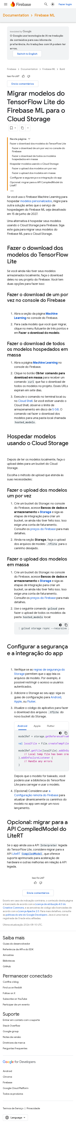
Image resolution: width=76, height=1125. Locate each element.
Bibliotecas (9, 960)
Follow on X (9, 993)
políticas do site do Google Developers (26, 914)
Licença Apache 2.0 (28, 911)
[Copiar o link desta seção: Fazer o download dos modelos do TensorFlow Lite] (20, 262)
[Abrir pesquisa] (46, 4)
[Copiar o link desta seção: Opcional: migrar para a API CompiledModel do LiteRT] (26, 836)
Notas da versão (12, 1037)
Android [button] (22, 726)
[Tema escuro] (60, 625)
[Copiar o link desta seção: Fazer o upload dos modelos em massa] (32, 565)
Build (62, 69)
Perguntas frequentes (15, 1048)
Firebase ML (44, 15)
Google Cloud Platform (15, 1088)
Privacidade (33, 1108)
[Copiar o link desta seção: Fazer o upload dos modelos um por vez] (34, 496)
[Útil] (23, 76)
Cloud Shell (25, 401)
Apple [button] (37, 726)
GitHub (7, 966)
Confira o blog (11, 981)
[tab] (22, 726)
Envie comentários (22, 83)
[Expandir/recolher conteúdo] (29, 139)
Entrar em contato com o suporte (21, 1020)
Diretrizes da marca (14, 1042)
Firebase (11, 69)
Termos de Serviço (13, 1108)
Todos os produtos (13, 1093)
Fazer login (65, 4)
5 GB (55, 409)
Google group (11, 1031)
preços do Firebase (43, 529)
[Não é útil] (28, 76)
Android (56, 697)
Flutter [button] (51, 726)
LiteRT (27, 854)
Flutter (31, 701)
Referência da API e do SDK (18, 949)
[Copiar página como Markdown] (22, 128)
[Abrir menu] (5, 4)
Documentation (16, 15)
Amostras (8, 955)
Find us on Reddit (12, 987)
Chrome (7, 1076)
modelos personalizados (36, 201)
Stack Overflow (11, 1025)
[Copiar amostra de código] (66, 625)
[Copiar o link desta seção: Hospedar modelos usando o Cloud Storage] (10, 450)
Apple (18, 701)
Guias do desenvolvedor (16, 943)
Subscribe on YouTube (15, 998)
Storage (45, 512)
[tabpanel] (41, 750)
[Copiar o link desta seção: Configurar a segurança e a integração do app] (10, 660)
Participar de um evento (16, 1004)
